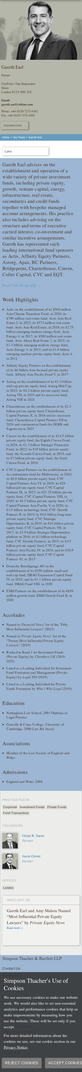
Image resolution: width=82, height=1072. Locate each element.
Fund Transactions (16, 813)
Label (8, 151)
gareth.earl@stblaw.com (17, 104)
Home (6, 137)
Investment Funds (32, 807)
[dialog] (41, 1022)
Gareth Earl (35, 137)
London (8, 887)
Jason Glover (31, 855)
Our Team (19, 137)
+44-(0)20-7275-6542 (24, 111)
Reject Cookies (21, 1063)
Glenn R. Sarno (33, 835)
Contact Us (11, 968)
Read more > (15, 928)
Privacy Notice (15, 1047)
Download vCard (12, 125)
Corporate (10, 807)
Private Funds (56, 807)
